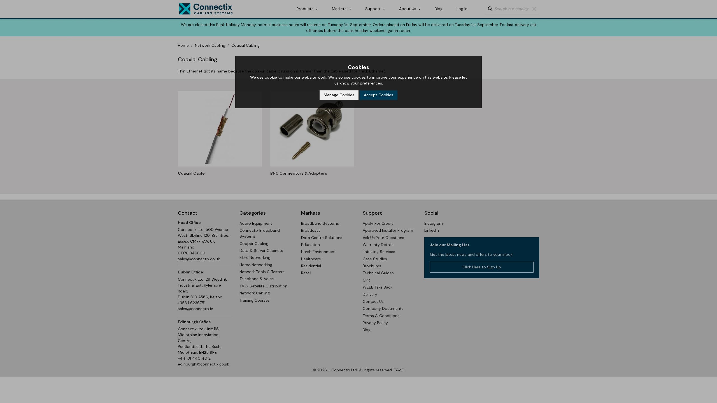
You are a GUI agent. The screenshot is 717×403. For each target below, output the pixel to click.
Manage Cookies (339, 94)
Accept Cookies (378, 94)
